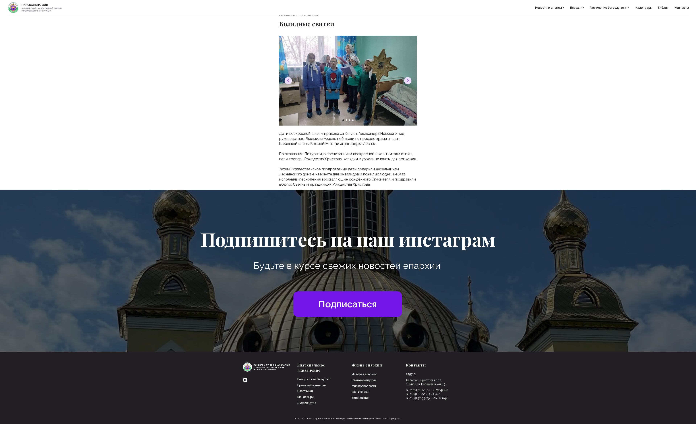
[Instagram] (245, 380)
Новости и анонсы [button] (548, 7)
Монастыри (305, 397)
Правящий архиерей (311, 385)
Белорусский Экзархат (313, 379)
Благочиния (305, 391)
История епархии (364, 374)
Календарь (643, 7)
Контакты (682, 7)
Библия (663, 7)
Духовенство (306, 403)
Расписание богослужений (609, 7)
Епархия (576, 7)
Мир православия (364, 386)
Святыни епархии (364, 380)
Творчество (360, 398)
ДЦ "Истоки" (360, 392)
